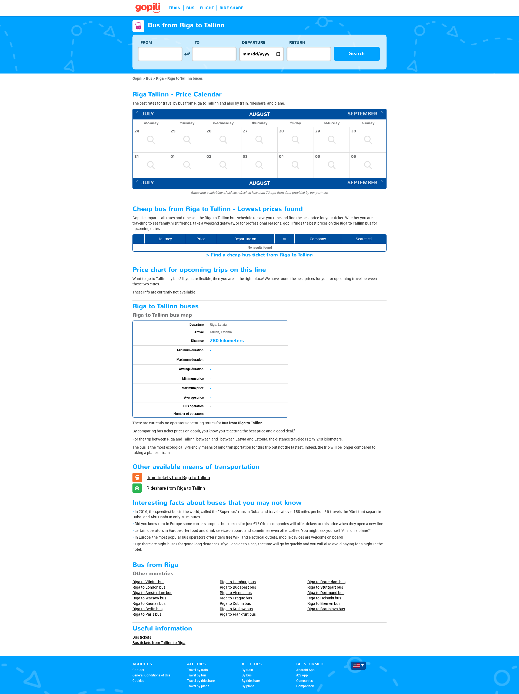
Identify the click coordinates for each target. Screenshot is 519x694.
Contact (138, 670)
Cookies (138, 680)
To (197, 42)
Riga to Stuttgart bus (325, 587)
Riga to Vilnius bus (148, 581)
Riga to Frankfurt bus (238, 614)
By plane (248, 686)
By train (247, 670)
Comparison (305, 686)
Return (297, 42)
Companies (304, 680)
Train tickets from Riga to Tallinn (178, 478)
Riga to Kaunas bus (148, 603)
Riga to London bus (148, 587)
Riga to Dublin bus (235, 603)
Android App (305, 670)
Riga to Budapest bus (238, 587)
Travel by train (197, 670)
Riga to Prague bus (236, 597)
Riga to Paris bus (146, 614)
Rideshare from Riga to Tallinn (176, 488)
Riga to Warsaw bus (149, 597)
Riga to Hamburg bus (238, 581)
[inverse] (187, 54)
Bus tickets (141, 637)
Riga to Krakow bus (236, 608)
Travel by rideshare (201, 680)
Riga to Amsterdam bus (152, 592)
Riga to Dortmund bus (325, 592)
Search (357, 53)
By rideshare (251, 680)
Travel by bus (197, 675)
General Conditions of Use (151, 675)
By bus (247, 675)
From (146, 42)
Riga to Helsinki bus (324, 597)
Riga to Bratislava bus (326, 608)
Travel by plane (198, 686)
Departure (253, 42)
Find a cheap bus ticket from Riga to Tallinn (262, 255)
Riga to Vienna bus (236, 592)
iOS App (302, 675)
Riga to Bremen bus (323, 603)
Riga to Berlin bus (147, 608)
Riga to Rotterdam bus (326, 581)
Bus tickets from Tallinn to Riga (158, 642)
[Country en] (358, 666)
